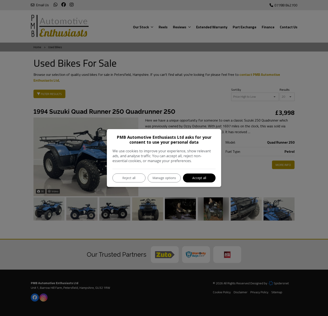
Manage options (164, 178)
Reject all (128, 178)
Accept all (199, 178)
